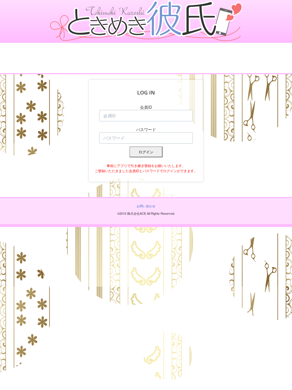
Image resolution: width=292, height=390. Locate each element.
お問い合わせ (146, 206)
